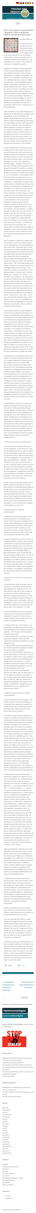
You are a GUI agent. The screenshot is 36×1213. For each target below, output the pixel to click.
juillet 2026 (5, 1108)
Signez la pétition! (16, 1096)
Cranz (4, 1092)
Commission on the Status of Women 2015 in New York (26, 984)
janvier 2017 (5, 1135)
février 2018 (5, 1123)
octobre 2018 (6, 1117)
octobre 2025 (6, 1110)
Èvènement (5, 1169)
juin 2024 (4, 1112)
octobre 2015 (6, 1144)
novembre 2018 (6, 1114)
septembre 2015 (7, 1146)
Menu (18, 23)
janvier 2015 (5, 1151)
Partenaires (9, 1198)
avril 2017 (5, 1130)
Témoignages (6, 1182)
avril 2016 (5, 1139)
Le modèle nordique (8, 1173)
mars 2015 (5, 1148)
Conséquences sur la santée (10, 1166)
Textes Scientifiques (8, 1184)
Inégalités (5, 1171)
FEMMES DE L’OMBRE (8, 1076)
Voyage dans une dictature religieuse (12, 1062)
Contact (8, 1196)
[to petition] (14, 1046)
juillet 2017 (5, 1126)
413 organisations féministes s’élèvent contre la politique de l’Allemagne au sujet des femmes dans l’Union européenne (17, 1067)
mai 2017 (4, 1128)
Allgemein (5, 1164)
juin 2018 (4, 1119)
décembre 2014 (6, 1153)
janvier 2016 (5, 1141)
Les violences (6, 1175)
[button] (10, 965)
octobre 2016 (6, 1137)
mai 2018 (4, 1121)
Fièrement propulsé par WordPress (11, 1209)
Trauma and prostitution (19, 10)
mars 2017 (5, 1132)
